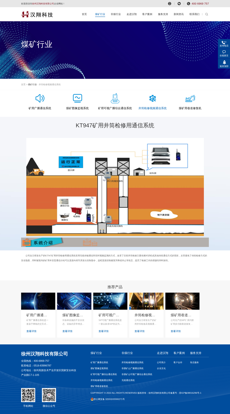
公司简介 (161, 362)
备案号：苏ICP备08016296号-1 (185, 393)
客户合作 (178, 362)
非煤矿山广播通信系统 (132, 368)
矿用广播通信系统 (99, 362)
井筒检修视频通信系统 (101, 380)
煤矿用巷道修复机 (99, 386)
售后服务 (194, 362)
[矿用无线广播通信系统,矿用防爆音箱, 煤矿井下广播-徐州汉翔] (39, 14)
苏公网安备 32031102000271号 (109, 399)
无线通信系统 (128, 380)
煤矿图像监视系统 (99, 368)
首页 (23, 84)
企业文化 (161, 368)
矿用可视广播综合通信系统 (104, 374)
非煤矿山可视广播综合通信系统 (137, 374)
